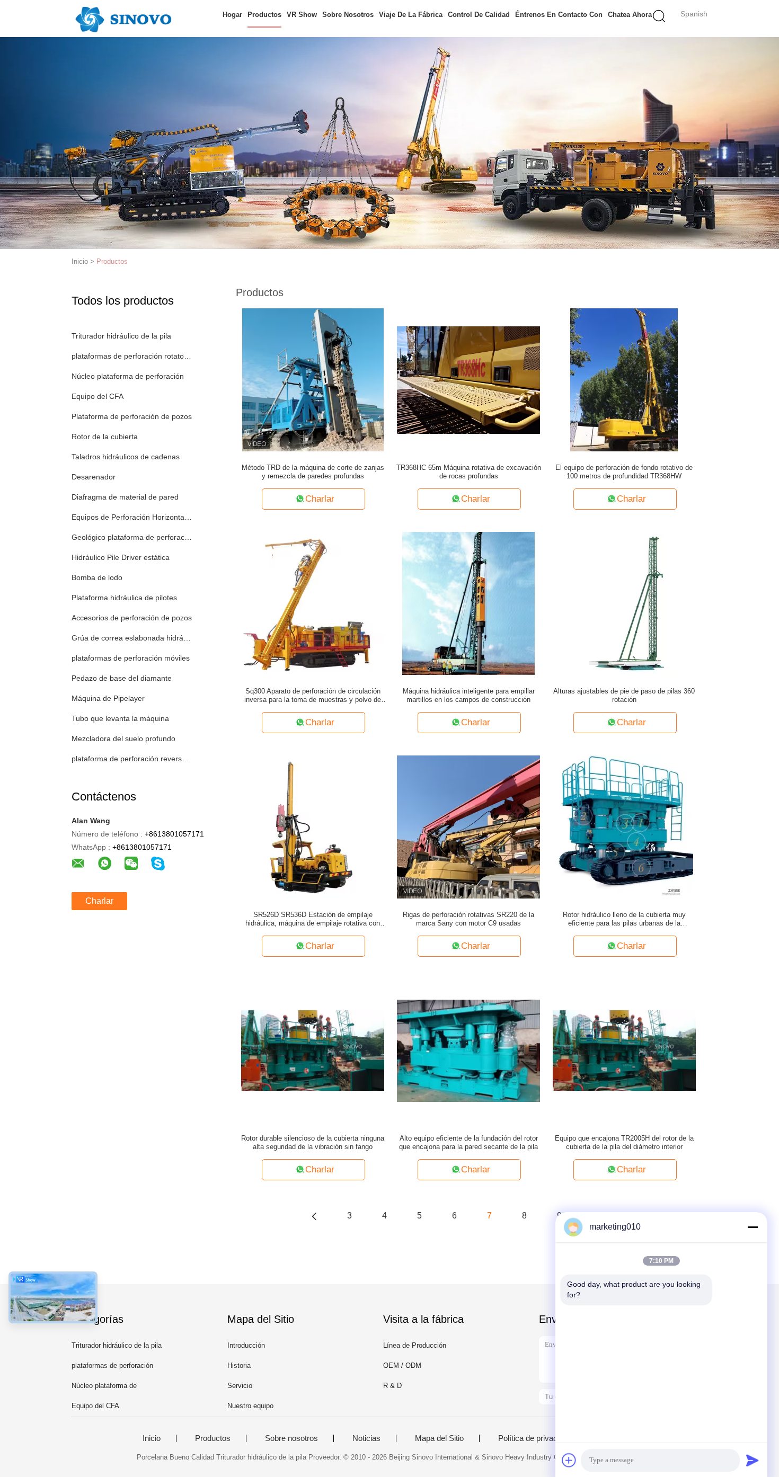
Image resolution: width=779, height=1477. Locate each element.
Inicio (152, 1438)
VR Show (302, 15)
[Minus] (752, 1227)
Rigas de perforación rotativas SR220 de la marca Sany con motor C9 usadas (468, 919)
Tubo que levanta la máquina (120, 718)
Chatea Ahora (630, 15)
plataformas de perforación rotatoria (132, 356)
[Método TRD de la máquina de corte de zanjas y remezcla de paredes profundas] (313, 379)
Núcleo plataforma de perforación (128, 376)
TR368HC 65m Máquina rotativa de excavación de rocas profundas (468, 472)
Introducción (246, 1345)
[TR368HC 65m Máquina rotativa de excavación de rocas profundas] (468, 379)
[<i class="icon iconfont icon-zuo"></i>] (314, 1216)
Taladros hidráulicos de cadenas (126, 456)
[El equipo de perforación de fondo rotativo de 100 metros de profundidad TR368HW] (624, 379)
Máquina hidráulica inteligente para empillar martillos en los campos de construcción (469, 695)
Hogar (232, 15)
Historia (239, 1365)
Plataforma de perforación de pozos (132, 416)
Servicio (239, 1386)
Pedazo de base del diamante (122, 678)
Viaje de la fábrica (410, 15)
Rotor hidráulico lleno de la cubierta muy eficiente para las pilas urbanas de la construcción (624, 919)
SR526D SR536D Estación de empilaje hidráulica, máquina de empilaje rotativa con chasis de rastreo (312, 919)
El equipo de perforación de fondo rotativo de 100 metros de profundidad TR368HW (624, 472)
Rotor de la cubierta (105, 436)
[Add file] (569, 1460)
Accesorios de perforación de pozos (132, 617)
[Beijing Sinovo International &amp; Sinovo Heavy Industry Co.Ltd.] (123, 18)
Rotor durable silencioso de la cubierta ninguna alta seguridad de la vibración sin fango (312, 1142)
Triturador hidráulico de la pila (121, 336)
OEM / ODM (402, 1365)
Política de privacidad (535, 1438)
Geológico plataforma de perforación (132, 537)
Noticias (366, 1438)
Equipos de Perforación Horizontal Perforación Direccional (132, 517)
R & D (392, 1386)
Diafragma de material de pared (125, 497)
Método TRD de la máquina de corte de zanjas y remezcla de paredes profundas (313, 472)
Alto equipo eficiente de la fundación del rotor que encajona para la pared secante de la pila (468, 1142)
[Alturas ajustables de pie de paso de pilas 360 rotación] (624, 603)
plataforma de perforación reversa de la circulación (132, 758)
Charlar (99, 900)
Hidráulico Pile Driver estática (121, 557)
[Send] (752, 1460)
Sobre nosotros (348, 15)
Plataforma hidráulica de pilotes (124, 597)
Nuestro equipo (250, 1406)
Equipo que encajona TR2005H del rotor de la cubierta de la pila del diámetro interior (624, 1142)
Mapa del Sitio (439, 1438)
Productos (264, 15)
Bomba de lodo (97, 577)
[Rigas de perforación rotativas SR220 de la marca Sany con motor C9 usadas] (468, 826)
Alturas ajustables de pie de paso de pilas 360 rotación (624, 695)
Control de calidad (479, 15)
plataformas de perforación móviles (131, 658)
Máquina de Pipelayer (108, 698)
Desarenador (94, 477)
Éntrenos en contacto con (559, 15)
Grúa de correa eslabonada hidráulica (132, 638)
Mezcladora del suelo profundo (123, 738)
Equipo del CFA (97, 396)
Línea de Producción (414, 1345)
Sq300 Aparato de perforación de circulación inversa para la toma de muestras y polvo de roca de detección (312, 695)
